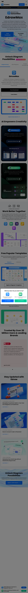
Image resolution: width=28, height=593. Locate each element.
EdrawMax (8, 300)
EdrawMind (21, 300)
